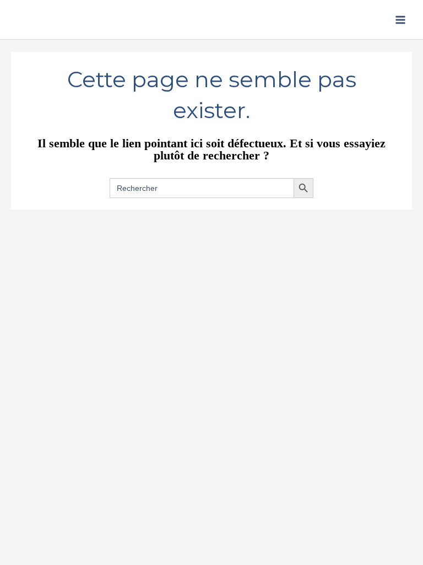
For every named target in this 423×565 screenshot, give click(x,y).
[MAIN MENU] (400, 19)
